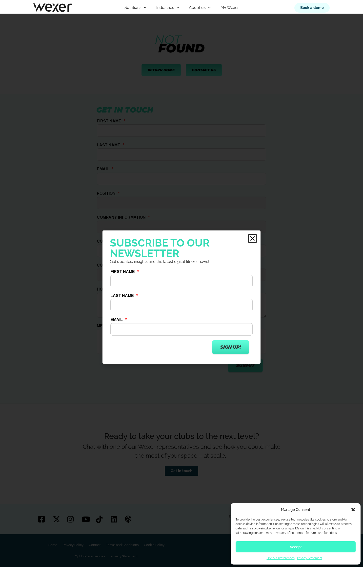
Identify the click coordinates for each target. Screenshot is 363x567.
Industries (165, 7)
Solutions (132, 7)
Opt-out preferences (281, 558)
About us (197, 7)
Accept (296, 547)
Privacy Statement (309, 558)
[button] (353, 509)
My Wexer (230, 7)
